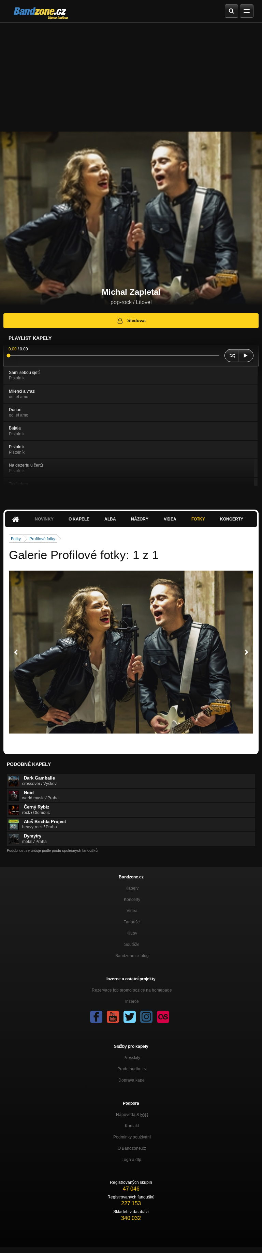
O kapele (79, 519)
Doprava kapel (132, 1080)
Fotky (198, 519)
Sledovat (136, 320)
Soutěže (132, 944)
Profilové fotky (42, 539)
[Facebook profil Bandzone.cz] (96, 1017)
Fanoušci (132, 922)
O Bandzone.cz (132, 1148)
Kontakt (132, 1125)
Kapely (132, 888)
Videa (170, 519)
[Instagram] (146, 1017)
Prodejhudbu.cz (132, 1069)
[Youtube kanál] (113, 1017)
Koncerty (231, 519)
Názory (139, 519)
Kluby (132, 933)
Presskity (131, 1057)
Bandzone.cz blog (132, 955)
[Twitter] (129, 1017)
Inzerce (132, 1001)
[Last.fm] (163, 1017)
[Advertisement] (131, 73)
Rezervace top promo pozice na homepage (132, 990)
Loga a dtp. (131, 1159)
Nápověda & (132, 1114)
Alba (110, 519)
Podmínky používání (132, 1137)
